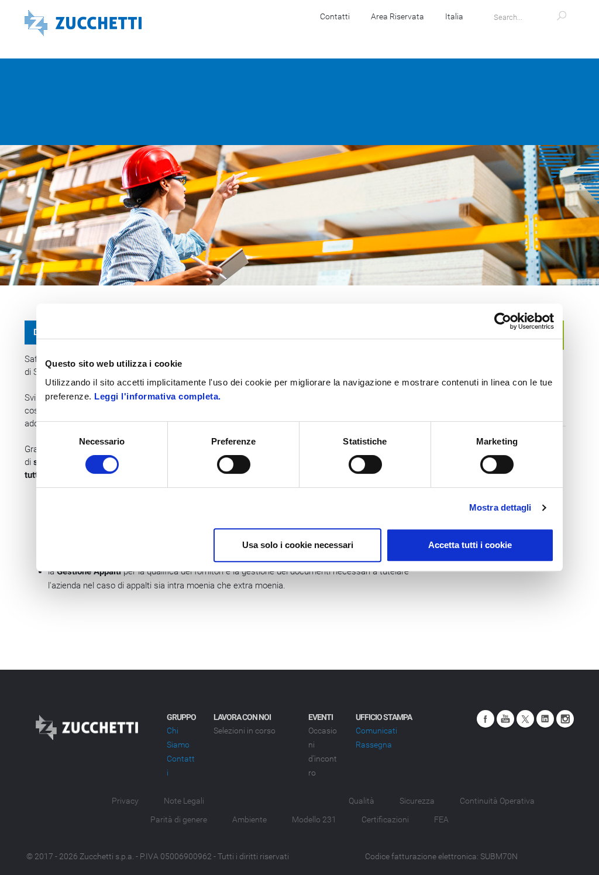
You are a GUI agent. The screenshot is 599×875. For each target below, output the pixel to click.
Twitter (525, 719)
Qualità (361, 800)
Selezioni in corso (245, 730)
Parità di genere (178, 819)
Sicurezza (417, 800)
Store (397, 35)
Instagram (565, 719)
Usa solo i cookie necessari (297, 545)
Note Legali (184, 800)
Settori (346, 35)
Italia (454, 16)
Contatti (335, 16)
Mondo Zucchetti (532, 35)
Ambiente (249, 819)
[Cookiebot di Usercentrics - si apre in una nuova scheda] (503, 321)
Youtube (505, 719)
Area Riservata (397, 16)
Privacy (125, 800)
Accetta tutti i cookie (470, 545)
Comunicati (376, 730)
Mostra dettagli (500, 507)
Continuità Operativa (497, 800)
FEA (441, 819)
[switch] (233, 464)
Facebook (485, 719)
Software (172, 35)
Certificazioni (385, 819)
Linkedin (545, 719)
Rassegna (374, 744)
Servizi (294, 35)
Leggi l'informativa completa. (157, 396)
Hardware (235, 35)
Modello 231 (314, 819)
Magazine (453, 35)
